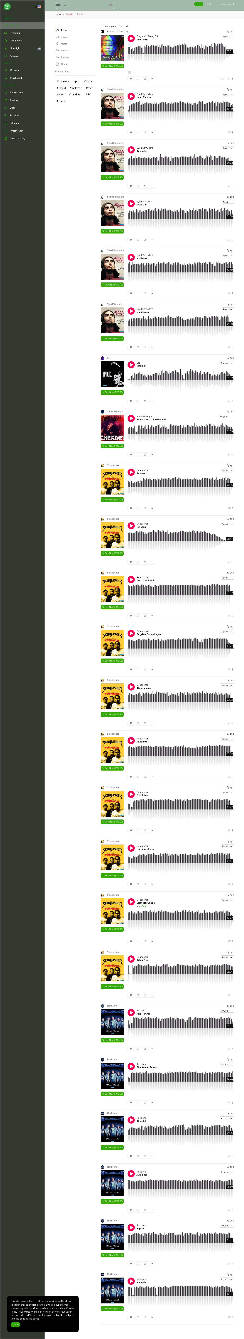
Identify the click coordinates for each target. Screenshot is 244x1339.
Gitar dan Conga (145, 903)
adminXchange (144, 416)
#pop (77, 81)
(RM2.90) (114, 123)
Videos (14, 56)
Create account (226, 4)
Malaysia (141, 1282)
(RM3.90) (114, 65)
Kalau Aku (142, 960)
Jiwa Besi (141, 1174)
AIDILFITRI (142, 39)
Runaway (141, 473)
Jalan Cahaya (143, 97)
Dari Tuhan (142, 795)
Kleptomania (143, 688)
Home (58, 14)
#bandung (75, 94)
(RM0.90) (114, 284)
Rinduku (141, 365)
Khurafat (141, 1121)
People (64, 50)
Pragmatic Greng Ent (147, 36)
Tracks (63, 30)
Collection (9, 85)
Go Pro (199, 4)
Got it (15, 1324)
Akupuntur (142, 741)
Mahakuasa (142, 312)
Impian (140, 1228)
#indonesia (62, 81)
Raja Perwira (143, 1013)
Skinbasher (142, 470)
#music (88, 81)
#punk (225, 470)
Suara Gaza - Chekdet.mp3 (151, 419)
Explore (8, 18)
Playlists (64, 57)
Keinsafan (141, 151)
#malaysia (76, 88)
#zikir (88, 94)
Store (7, 63)
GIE (138, 362)
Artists (63, 43)
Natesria (141, 527)
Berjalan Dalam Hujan (148, 634)
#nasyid (61, 88)
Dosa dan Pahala (145, 580)
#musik (60, 101)
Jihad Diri (141, 204)
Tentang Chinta (145, 849)
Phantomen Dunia (146, 1067)
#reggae (224, 416)
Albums (64, 64)
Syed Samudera (144, 94)
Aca (143, 906)
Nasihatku (142, 258)
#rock (89, 88)
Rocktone (141, 1010)
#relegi (60, 94)
